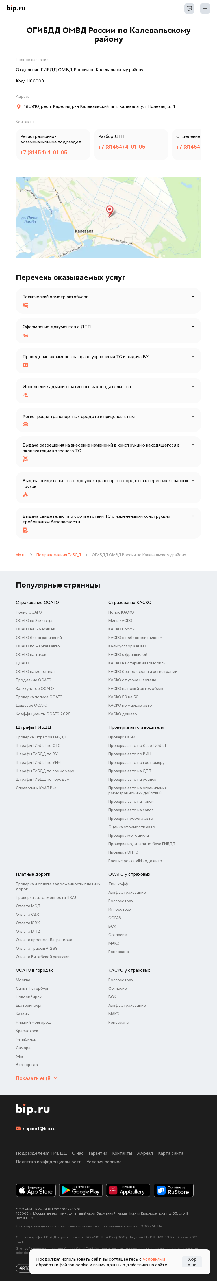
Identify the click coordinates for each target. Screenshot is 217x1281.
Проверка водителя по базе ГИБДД (141, 843)
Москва (23, 979)
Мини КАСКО (120, 620)
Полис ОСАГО (29, 612)
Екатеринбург (29, 1005)
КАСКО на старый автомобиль (137, 662)
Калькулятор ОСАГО (35, 688)
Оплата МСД (28, 905)
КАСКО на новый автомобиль (135, 688)
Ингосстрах (119, 909)
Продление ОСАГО (33, 679)
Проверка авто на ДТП (129, 770)
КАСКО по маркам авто (130, 705)
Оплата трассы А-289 (37, 948)
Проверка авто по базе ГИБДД (137, 745)
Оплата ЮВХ (28, 922)
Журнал (145, 1153)
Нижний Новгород (33, 1022)
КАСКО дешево (122, 713)
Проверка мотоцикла (128, 835)
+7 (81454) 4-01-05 (43, 152)
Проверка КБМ (121, 737)
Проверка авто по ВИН (129, 753)
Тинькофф (118, 883)
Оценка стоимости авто (131, 826)
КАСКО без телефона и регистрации (142, 671)
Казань (22, 1013)
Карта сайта (170, 1153)
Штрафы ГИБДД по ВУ (37, 753)
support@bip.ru (39, 1128)
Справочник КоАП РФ (36, 787)
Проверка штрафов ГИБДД (41, 737)
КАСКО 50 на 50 (123, 696)
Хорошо (192, 1261)
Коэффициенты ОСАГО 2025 (43, 713)
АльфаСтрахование (127, 892)
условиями (154, 1259)
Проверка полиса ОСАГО (39, 696)
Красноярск (27, 1030)
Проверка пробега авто (130, 818)
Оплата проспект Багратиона (44, 939)
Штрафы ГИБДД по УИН (38, 762)
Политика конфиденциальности (48, 1161)
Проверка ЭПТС (123, 852)
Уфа (19, 1056)
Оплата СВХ (27, 914)
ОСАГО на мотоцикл (35, 671)
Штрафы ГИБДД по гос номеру (45, 770)
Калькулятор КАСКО (127, 646)
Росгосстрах (120, 900)
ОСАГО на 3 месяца (34, 620)
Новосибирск (29, 996)
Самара (23, 1047)
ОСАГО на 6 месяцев (35, 629)
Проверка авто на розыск (132, 779)
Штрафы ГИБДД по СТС (38, 745)
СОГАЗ (114, 917)
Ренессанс (118, 951)
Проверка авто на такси (131, 801)
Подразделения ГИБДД (58, 554)
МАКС (113, 943)
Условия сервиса (103, 1161)
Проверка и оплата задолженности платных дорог (58, 886)
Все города (27, 1064)
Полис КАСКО (121, 612)
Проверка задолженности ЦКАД (47, 897)
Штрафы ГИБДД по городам (43, 779)
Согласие (117, 934)
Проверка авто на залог (130, 809)
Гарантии (98, 1153)
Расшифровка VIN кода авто (135, 860)
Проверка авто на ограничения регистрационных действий (137, 790)
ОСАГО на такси (31, 654)
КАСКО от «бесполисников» (135, 637)
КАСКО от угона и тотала (132, 679)
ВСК (112, 926)
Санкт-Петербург (32, 988)
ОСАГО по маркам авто (38, 646)
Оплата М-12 (28, 931)
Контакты (122, 1153)
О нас (78, 1153)
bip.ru (21, 554)
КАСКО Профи (121, 629)
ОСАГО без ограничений (39, 637)
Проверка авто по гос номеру (136, 762)
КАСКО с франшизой (127, 654)
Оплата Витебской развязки (43, 956)
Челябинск (26, 1039)
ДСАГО (22, 662)
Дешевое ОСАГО (31, 705)
